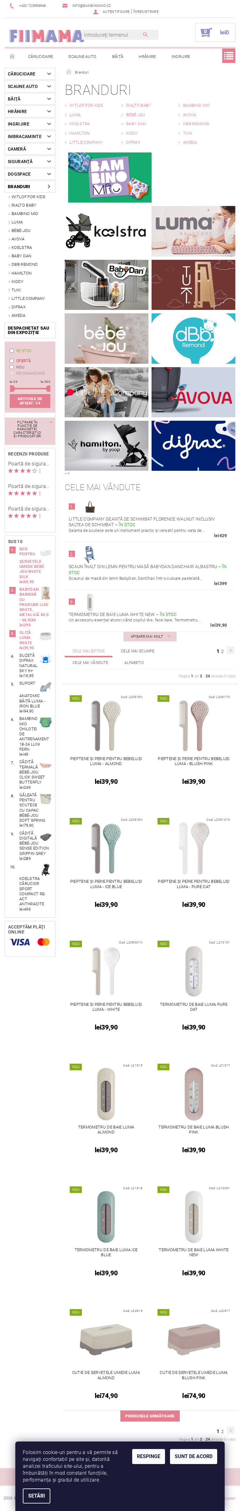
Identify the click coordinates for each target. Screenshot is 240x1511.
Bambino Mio (25, 213)
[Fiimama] (46, 36)
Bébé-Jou (21, 230)
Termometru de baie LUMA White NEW (123, 614)
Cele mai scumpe (137, 651)
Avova (18, 239)
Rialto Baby (24, 205)
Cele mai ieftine (88, 651)
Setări (36, 1496)
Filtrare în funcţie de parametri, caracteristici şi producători (27, 429)
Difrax (19, 307)
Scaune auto (82, 56)
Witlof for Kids (29, 196)
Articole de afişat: (30, 401)
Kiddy (18, 281)
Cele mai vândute (90, 662)
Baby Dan (22, 256)
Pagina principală (12, 57)
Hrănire (147, 56)
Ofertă (23, 361)
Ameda (19, 315)
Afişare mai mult (147, 637)
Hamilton (22, 273)
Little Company (28, 298)
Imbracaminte (25, 136)
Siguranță (20, 161)
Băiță (117, 56)
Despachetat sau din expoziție (28, 330)
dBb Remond (25, 264)
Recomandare (30, 373)
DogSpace (19, 174)
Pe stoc (24, 351)
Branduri (19, 186)
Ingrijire (181, 56)
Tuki (16, 290)
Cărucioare (40, 56)
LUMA (17, 222)
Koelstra (22, 247)
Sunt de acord (193, 1456)
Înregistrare (145, 12)
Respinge (148, 1456)
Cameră (17, 149)
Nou (20, 367)
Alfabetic (134, 662)
